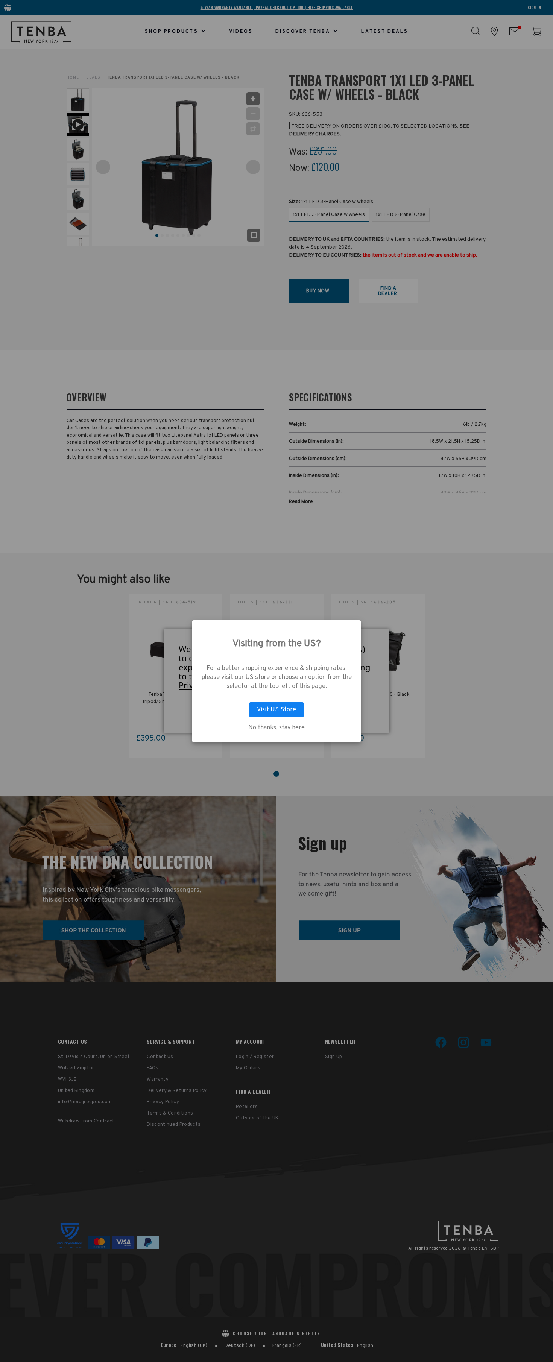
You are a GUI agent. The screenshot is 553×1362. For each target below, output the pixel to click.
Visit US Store (276, 710)
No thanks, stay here (276, 728)
